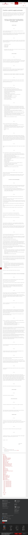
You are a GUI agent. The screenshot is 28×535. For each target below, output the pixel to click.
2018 (4, 490)
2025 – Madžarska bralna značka (7, 483)
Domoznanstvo (20, 3)
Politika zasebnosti (17, 510)
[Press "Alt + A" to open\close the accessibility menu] (1, 268)
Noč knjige (5, 492)
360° (23, 5)
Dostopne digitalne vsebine (7, 475)
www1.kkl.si (9, 0)
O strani (16, 509)
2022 (4, 487)
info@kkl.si (16, 504)
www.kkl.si (4, 0)
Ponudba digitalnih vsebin (6, 476)
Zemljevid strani (16, 511)
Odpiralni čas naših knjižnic (7, 459)
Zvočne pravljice (5, 478)
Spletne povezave (6, 468)
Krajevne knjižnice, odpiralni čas (7, 458)
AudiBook (5, 474)
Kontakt (5, 467)
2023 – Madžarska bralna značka (7, 486)
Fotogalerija (5, 456)
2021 (4, 488)
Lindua (24, 3)
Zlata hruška (5, 471)
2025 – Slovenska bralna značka (7, 482)
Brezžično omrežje (6, 469)
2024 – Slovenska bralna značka (7, 484)
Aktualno (12, 3)
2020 (4, 494)
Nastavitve (24, 533)
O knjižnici (5, 455)
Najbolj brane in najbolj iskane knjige (8, 463)
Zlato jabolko (5, 472)
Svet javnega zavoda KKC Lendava (7, 465)
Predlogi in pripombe (17, 508)
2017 (4, 491)
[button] (25, 6)
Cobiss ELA (5, 473)
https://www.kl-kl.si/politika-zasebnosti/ (5, 534)
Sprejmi (16, 533)
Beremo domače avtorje (6, 477)
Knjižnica (16, 3)
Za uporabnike (5, 457)
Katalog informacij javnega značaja (8, 464)
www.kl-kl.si (6, 0)
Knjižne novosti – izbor (6, 461)
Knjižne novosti (5, 460)
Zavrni (20, 533)
